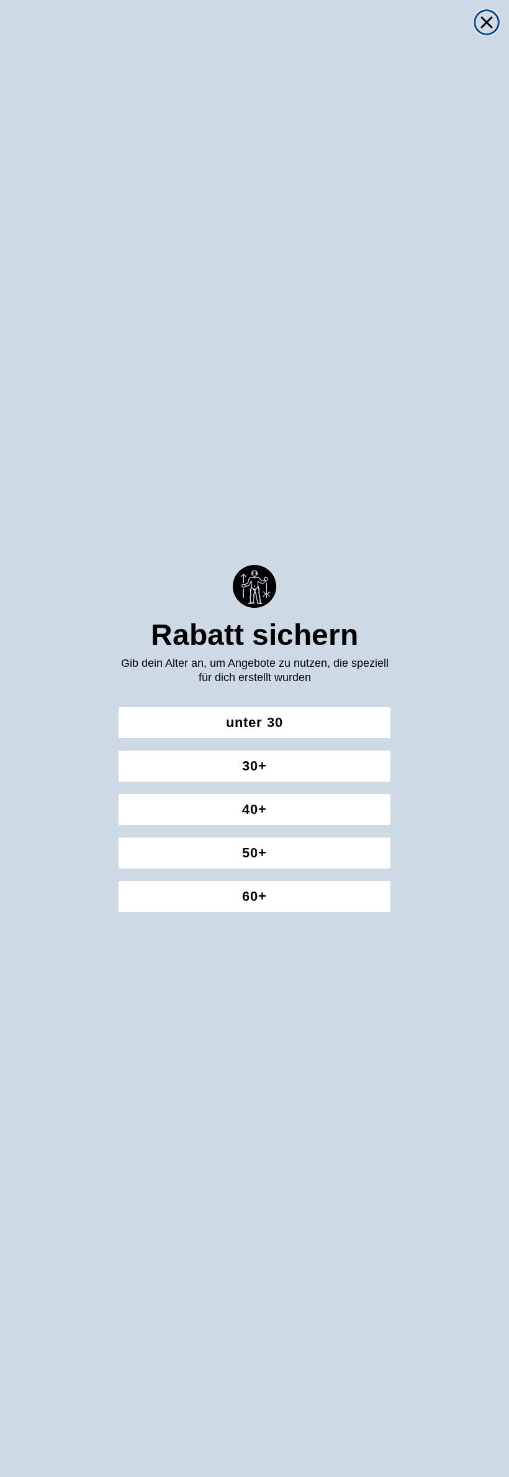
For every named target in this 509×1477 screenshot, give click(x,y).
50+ (254, 852)
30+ (254, 766)
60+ (254, 896)
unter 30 (254, 722)
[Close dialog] (486, 22)
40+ (254, 809)
